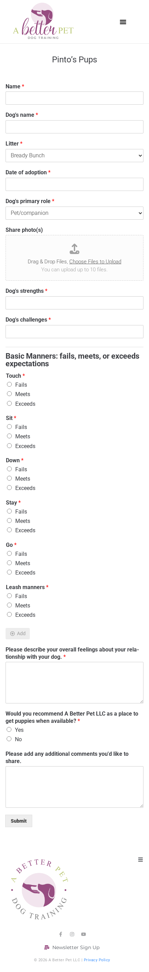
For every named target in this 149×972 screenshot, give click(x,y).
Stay (13, 502)
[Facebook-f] (60, 934)
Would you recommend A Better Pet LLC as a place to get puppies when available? (72, 717)
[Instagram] (72, 934)
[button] (123, 22)
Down (15, 460)
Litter (14, 143)
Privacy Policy (97, 960)
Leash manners (27, 587)
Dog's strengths (26, 291)
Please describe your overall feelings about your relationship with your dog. (72, 653)
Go (11, 545)
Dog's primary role (30, 201)
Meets (22, 394)
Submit (19, 821)
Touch (15, 376)
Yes (19, 730)
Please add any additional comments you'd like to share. (67, 757)
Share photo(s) (24, 230)
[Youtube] (83, 934)
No (18, 739)
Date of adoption (28, 172)
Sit (11, 418)
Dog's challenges (28, 319)
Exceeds (25, 404)
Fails (21, 385)
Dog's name (22, 115)
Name (15, 86)
